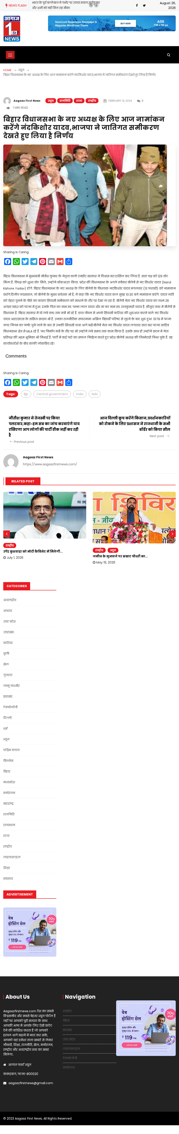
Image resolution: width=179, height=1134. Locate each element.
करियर (8, 643)
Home (7, 70)
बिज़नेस (8, 761)
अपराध (7, 611)
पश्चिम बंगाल (11, 750)
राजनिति (65, 101)
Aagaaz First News (27, 101)
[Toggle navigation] (10, 55)
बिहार (6, 771)
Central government (52, 394)
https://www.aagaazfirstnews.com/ (50, 464)
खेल (6, 664)
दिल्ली (7, 718)
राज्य (79, 101)
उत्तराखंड (8, 632)
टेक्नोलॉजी (10, 707)
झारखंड (7, 696)
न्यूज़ (51, 101)
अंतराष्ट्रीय (9, 600)
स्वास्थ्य (8, 878)
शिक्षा (6, 868)
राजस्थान (9, 825)
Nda (95, 394)
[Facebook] (137, 5)
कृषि (6, 653)
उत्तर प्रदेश (9, 621)
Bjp (26, 394)
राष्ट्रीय (92, 101)
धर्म (5, 728)
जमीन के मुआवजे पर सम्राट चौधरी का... (120, 556)
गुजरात (7, 675)
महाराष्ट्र (8, 803)
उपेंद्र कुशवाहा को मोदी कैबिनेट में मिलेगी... (33, 551)
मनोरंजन (9, 793)
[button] (91, 5)
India (79, 394)
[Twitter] (144, 5)
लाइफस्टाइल (12, 857)
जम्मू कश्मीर (11, 686)
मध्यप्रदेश (9, 782)
